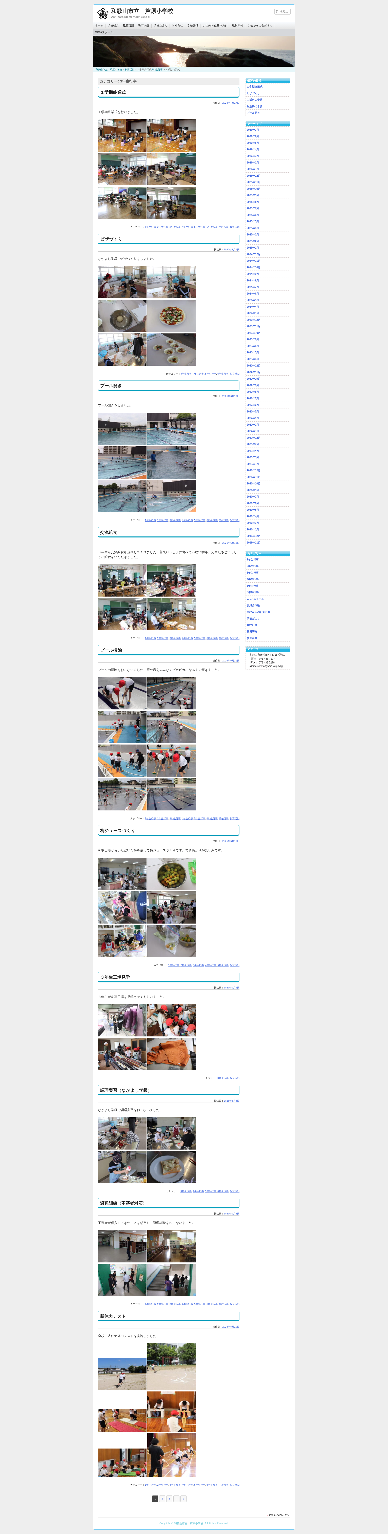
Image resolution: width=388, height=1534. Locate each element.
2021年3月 (253, 457)
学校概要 (113, 25)
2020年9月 (253, 490)
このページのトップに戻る (279, 1515)
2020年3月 (253, 522)
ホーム (99, 25)
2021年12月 (253, 437)
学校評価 (192, 25)
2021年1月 (253, 464)
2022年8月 (253, 391)
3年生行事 (175, 227)
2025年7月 (253, 208)
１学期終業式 (113, 92)
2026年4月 (253, 149)
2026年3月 (253, 155)
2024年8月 (253, 280)
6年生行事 (212, 227)
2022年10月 (253, 378)
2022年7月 (253, 398)
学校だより (161, 25)
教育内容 (144, 25)
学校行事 (224, 227)
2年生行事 (162, 227)
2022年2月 (253, 424)
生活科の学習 (255, 99)
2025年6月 (253, 215)
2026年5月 (253, 142)
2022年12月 (253, 365)
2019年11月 (253, 542)
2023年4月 (253, 359)
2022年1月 (253, 431)
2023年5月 (253, 352)
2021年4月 (253, 450)
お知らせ (177, 25)
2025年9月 (253, 195)
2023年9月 (253, 339)
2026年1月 (253, 169)
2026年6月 (253, 136)
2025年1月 (253, 247)
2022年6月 (253, 404)
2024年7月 (253, 286)
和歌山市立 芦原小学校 (142, 11)
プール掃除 (111, 650)
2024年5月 (253, 300)
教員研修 (237, 25)
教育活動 (128, 25)
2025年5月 (253, 221)
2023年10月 (253, 332)
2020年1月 (253, 529)
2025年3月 (253, 234)
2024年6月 (253, 293)
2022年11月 (253, 372)
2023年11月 (253, 326)
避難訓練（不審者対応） (123, 1203)
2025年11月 (253, 182)
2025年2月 (253, 241)
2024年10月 (253, 267)
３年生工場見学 (115, 977)
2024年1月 (253, 313)
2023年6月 (253, 346)
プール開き (111, 385)
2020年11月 (253, 477)
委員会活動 (253, 605)
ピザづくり (111, 239)
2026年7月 (253, 129)
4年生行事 (187, 227)
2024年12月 (253, 254)
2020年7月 (253, 496)
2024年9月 (253, 273)
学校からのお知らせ (260, 25)
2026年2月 (253, 162)
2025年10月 (253, 188)
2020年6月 (253, 503)
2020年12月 (253, 470)
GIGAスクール (104, 32)
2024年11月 (253, 260)
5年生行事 (199, 227)
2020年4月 (253, 516)
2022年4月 (253, 418)
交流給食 (108, 532)
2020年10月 (253, 483)
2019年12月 (253, 535)
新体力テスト (113, 1316)
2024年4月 (253, 306)
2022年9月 (253, 385)
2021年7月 (253, 444)
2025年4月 (253, 228)
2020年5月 (253, 509)
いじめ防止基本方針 (215, 25)
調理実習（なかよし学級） (126, 1090)
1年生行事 (150, 227)
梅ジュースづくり (117, 830)
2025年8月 (253, 201)
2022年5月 (253, 411)
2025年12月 (253, 175)
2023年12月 (253, 319)
